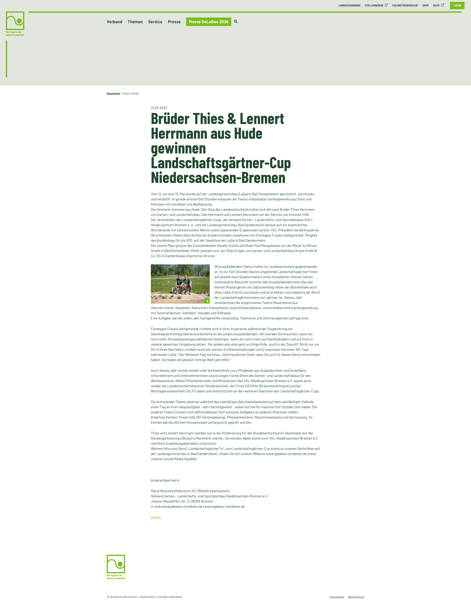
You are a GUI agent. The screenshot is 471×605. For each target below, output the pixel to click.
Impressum (337, 596)
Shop (425, 5)
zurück (156, 517)
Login (457, 5)
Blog (436, 5)
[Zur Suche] (236, 21)
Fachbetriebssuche (405, 5)
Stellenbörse (374, 5)
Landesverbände (350, 5)
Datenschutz (356, 596)
